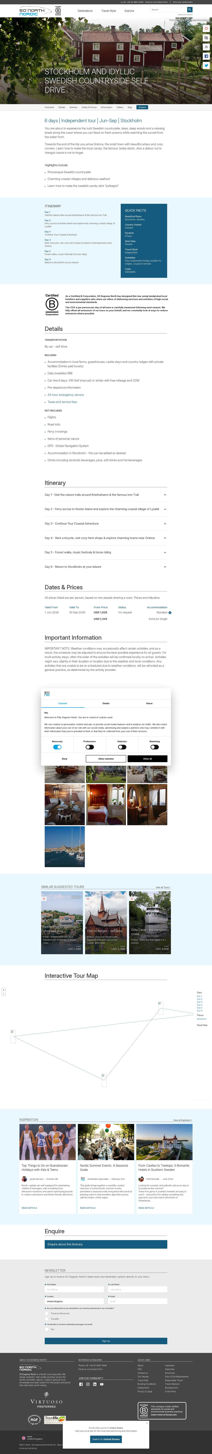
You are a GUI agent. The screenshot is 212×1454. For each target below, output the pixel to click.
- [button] (3, 994)
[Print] (206, 47)
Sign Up (106, 1341)
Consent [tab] (62, 703)
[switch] (90, 747)
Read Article (29, 1208)
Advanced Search (185, 14)
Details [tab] (106, 703)
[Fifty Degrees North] (35, 11)
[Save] (206, 28)
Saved (46, 899)
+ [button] (3, 990)
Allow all (147, 759)
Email (112, 1296)
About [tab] (149, 703)
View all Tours (162, 887)
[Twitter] (206, 65)
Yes (52, 1329)
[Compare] (206, 37)
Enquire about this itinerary (65, 1244)
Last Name (114, 1284)
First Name (51, 1284)
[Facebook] (206, 56)
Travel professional (60, 1313)
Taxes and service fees (62, 402)
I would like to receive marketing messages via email (69, 1324)
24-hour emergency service (66, 395)
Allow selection (106, 759)
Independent (131, 252)
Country (50, 1296)
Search (190, 9)
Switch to (106, 1439)
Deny (64, 759)
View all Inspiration (182, 1120)
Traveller (55, 1318)
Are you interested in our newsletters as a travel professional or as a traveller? (80, 1308)
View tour (62, 922)
